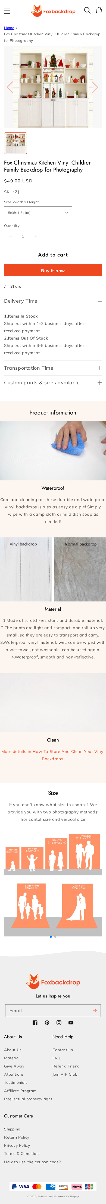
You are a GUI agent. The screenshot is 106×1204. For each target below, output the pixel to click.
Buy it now (53, 270)
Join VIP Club (64, 1074)
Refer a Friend (66, 1066)
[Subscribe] (95, 1010)
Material (12, 1058)
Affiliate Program (20, 1090)
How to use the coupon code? (32, 1161)
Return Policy (16, 1137)
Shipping (12, 1129)
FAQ (56, 1058)
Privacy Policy (17, 1145)
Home (9, 28)
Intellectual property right (28, 1099)
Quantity (12, 225)
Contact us (62, 1049)
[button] (7, 11)
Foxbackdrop (46, 1196)
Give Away (14, 1066)
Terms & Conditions (22, 1153)
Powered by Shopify (66, 1196)
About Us (13, 1049)
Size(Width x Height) (22, 202)
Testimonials (15, 1082)
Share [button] (15, 286)
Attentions (14, 1074)
